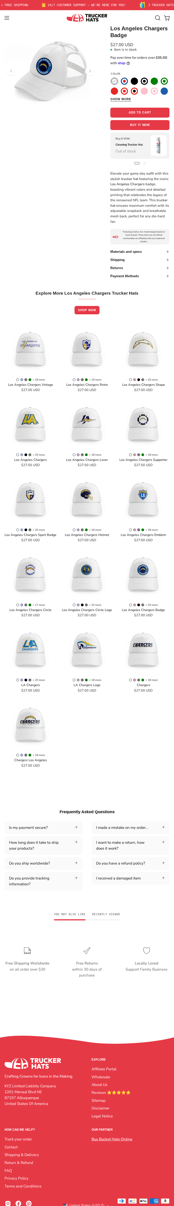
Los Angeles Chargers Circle (30, 609)
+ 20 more (151, 379)
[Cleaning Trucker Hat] (158, 145)
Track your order (18, 1139)
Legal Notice (102, 1115)
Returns (116, 268)
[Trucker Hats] (87, 18)
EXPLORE (99, 1059)
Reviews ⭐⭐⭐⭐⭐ (111, 1092)
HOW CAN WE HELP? (20, 1129)
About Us (99, 1084)
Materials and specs (126, 252)
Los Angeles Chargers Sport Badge (30, 534)
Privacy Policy (17, 1178)
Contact (11, 1147)
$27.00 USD (30, 389)
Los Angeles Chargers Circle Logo (87, 609)
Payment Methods (124, 276)
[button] (157, 18)
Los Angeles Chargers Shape (143, 384)
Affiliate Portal (104, 1069)
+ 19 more (95, 379)
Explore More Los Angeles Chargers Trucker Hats (87, 293)
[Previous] (11, 71)
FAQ (8, 1170)
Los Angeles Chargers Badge (143, 609)
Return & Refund (19, 1162)
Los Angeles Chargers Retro (87, 384)
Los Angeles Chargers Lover (87, 459)
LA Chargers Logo (87, 685)
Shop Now (87, 310)
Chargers (143, 685)
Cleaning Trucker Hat (129, 144)
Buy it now (140, 125)
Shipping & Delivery (22, 1154)
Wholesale (101, 1076)
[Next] (89, 71)
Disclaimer (100, 1108)
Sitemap (99, 1100)
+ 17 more (39, 605)
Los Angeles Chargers (30, 459)
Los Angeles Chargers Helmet (87, 534)
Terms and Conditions (23, 1186)
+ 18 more (39, 379)
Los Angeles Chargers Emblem (143, 534)
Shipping (117, 260)
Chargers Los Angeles (30, 760)
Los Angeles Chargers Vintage (30, 384)
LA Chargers (30, 685)
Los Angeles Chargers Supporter (143, 459)
